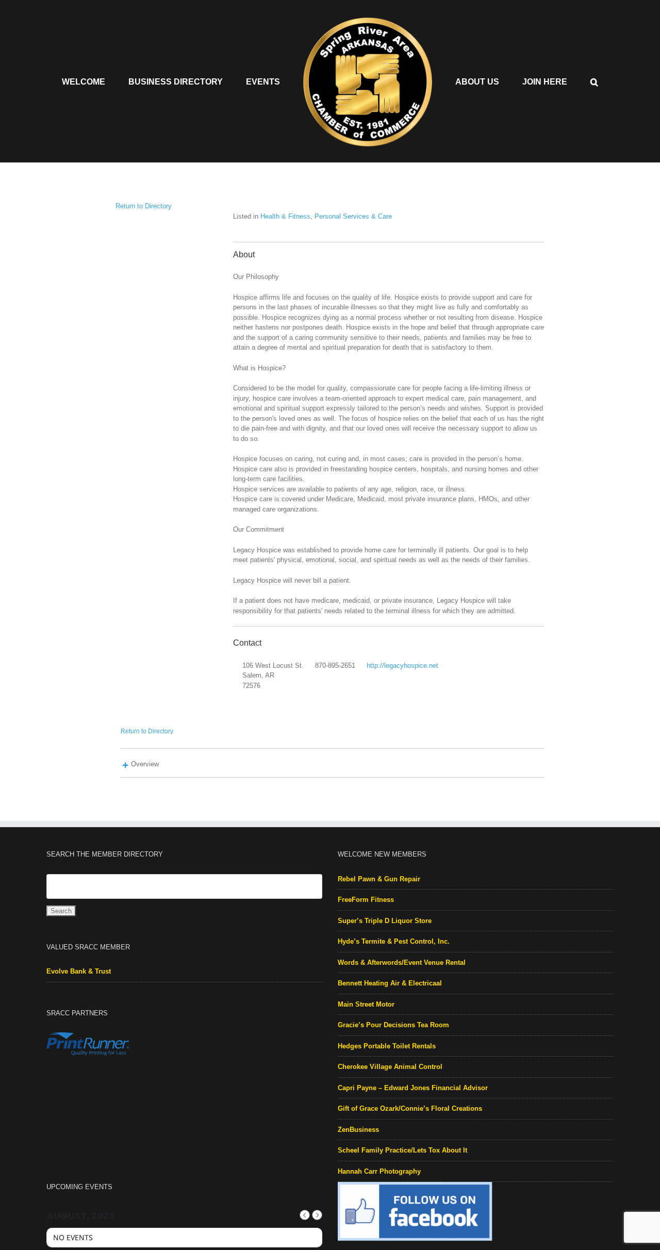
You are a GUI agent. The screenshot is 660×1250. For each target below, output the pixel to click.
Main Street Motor (366, 1004)
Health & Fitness (285, 216)
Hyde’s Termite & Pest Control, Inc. (394, 941)
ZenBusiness (358, 1129)
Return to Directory (144, 206)
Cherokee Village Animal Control (390, 1067)
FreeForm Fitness (366, 899)
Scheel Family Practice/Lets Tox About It (402, 1150)
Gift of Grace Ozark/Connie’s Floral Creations (410, 1108)
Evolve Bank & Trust (78, 971)
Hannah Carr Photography (379, 1171)
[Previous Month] (305, 1215)
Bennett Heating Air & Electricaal (390, 983)
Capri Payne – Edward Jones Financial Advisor (413, 1088)
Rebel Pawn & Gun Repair (379, 879)
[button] (557, 81)
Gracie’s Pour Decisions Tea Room (393, 1025)
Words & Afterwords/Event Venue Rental (402, 962)
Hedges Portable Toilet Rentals (387, 1046)
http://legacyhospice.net (402, 665)
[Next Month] (317, 1215)
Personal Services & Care (353, 216)
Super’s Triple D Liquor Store (385, 921)
